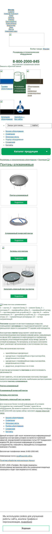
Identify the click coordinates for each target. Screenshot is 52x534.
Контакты (9, 145)
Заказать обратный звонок (10, 66)
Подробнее (18, 202)
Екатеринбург (11, 21)
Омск (11, 27)
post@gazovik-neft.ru (24, 456)
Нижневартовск (11, 31)
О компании (10, 134)
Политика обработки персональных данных (17, 460)
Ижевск (11, 20)
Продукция (42, 160)
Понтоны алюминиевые (17, 164)
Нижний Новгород (11, 14)
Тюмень (11, 18)
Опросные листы (12, 137)
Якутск (11, 29)
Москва (11, 10)
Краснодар (11, 25)
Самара (11, 12)
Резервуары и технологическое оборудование (18, 160)
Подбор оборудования (14, 140)
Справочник (10, 142)
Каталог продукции (26, 151)
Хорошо (26, 528)
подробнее (26, 522)
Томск (11, 16)
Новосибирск (11, 23)
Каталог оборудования (15, 131)
